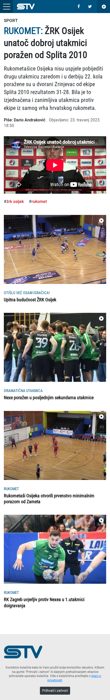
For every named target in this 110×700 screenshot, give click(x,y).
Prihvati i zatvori (55, 690)
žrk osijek (15, 201)
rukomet (39, 201)
